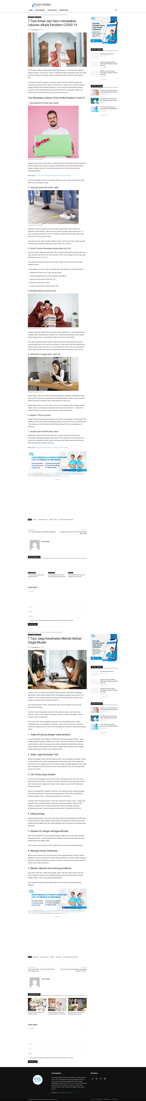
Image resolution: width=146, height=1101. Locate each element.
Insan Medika (34, 29)
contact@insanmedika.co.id (65, 1092)
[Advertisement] (57, 497)
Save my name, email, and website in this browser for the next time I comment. (52, 620)
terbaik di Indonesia (49, 473)
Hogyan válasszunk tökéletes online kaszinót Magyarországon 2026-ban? (108, 63)
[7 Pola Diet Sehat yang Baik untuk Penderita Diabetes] (37, 567)
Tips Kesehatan (38, 17)
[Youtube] (105, 1078)
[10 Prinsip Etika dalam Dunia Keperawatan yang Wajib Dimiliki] (95, 109)
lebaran (34, 519)
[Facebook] (92, 1078)
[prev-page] (29, 580)
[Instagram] (96, 1078)
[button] (116, 10)
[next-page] (32, 580)
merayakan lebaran (42, 519)
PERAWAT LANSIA (73, 474)
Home (29, 14)
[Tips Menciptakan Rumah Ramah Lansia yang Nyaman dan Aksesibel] (57, 567)
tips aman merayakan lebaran (66, 519)
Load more (104, 79)
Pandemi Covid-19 (53, 519)
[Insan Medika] (29, 30)
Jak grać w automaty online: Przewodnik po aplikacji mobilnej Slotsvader (108, 72)
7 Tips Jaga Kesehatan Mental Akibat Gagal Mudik (53, 175)
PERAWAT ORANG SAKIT (64, 474)
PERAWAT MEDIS (54, 474)
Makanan (71, 572)
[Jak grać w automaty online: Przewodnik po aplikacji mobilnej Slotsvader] (95, 73)
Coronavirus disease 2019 (107, 53)
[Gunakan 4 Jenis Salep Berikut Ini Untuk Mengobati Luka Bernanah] (95, 92)
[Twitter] (100, 1078)
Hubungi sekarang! (65, 475)
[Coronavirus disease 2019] (95, 56)
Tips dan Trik (35, 14)
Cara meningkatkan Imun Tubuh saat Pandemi (52, 447)
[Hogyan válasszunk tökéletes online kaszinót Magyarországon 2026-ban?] (95, 64)
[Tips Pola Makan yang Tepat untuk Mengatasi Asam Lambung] (77, 567)
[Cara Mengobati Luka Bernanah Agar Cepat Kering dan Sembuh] (95, 101)
